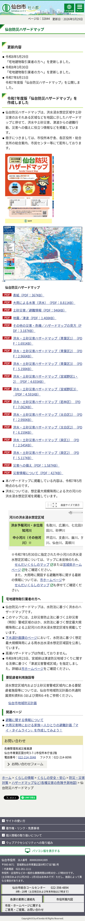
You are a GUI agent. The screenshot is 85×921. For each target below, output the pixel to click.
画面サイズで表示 (70, 505)
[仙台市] (21, 8)
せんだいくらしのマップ (32, 564)
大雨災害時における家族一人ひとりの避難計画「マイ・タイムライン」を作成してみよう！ (42, 727)
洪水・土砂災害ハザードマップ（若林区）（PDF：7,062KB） (46, 404)
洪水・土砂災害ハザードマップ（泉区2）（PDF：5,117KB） (46, 455)
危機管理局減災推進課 (18, 748)
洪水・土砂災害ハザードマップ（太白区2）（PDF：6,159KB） (47, 430)
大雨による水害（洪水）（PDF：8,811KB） (44, 302)
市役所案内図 (64, 899)
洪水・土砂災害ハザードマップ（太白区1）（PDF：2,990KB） (47, 417)
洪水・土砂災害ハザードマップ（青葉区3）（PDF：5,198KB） (47, 366)
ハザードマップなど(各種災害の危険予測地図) (44, 782)
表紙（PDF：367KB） (28, 295)
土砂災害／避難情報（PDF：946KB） (39, 310)
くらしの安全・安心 (51, 777)
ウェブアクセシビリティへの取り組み (29, 843)
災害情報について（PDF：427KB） (38, 472)
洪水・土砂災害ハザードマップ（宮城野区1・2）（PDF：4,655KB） (45, 379)
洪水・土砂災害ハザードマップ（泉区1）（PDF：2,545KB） (46, 442)
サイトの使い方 (15, 821)
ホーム (6, 777)
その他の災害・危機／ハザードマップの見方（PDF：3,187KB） (47, 328)
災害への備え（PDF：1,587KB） (36, 465)
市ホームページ (51, 579)
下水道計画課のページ (21, 637)
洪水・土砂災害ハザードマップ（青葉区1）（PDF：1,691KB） (47, 341)
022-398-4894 (60, 887)
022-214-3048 (27, 757)
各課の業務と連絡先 (22, 899)
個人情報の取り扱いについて (24, 835)
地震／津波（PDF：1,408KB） (34, 317)
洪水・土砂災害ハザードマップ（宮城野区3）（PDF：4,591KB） (45, 392)
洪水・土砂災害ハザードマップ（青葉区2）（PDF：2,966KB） (47, 353)
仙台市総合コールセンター (28, 887)
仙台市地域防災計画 (22, 702)
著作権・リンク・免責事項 (22, 828)
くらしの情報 (24, 777)
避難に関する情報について (24, 719)
